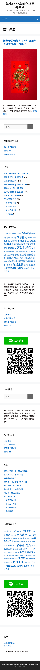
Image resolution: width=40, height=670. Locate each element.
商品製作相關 (11, 203)
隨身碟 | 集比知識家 (12, 195)
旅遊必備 (6, 261)
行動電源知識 (29, 261)
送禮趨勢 (26, 265)
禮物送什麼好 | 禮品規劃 (13, 192)
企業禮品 (26, 233)
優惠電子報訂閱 (10, 147)
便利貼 (33, 234)
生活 (15, 261)
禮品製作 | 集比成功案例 (13, 188)
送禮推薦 (18, 264)
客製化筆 (11, 252)
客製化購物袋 (7, 255)
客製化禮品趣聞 (10, 181)
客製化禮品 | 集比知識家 (13, 177)
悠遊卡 (22, 258)
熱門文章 (7, 151)
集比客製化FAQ (10, 199)
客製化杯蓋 (32, 244)
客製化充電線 (14, 241)
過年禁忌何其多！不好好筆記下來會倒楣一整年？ (19, 42)
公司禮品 (7, 238)
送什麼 (11, 265)
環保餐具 (11, 261)
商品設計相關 (11, 206)
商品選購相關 (11, 210)
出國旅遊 (13, 238)
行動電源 (21, 261)
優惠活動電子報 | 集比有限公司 (16, 173)
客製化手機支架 (18, 244)
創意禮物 (22, 237)
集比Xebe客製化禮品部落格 (20, 6)
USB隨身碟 (7, 234)
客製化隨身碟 (26, 254)
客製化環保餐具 (10, 248)
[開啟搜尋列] (37, 19)
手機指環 (27, 258)
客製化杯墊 (25, 244)
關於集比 (7, 314)
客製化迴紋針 (15, 255)
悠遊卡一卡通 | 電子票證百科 (15, 184)
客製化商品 (30, 241)
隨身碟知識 (28, 268)
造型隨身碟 (11, 268)
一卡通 (14, 234)
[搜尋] (30, 126)
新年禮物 (32, 258)
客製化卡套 (22, 241)
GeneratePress (20, 667)
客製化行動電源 (19, 252)
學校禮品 (29, 238)
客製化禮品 (24, 248)
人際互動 (19, 234)
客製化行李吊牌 (29, 251)
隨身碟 (20, 268)
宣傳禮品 (16, 258)
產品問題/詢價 (9, 154)
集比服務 (9, 214)
